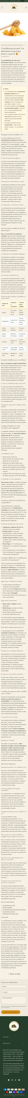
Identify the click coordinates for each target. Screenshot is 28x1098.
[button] (2, 7)
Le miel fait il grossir (9, 911)
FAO (4, 433)
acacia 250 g (20, 552)
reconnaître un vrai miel (8, 420)
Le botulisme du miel (9, 905)
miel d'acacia (19, 825)
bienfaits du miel (21, 495)
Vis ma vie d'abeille (10, 1094)
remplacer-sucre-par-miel (10, 913)
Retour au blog (15, 974)
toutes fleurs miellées (12, 955)
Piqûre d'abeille (7, 907)
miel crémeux (7, 630)
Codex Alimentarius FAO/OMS (14, 98)
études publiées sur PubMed (14, 380)
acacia (4, 955)
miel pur (19, 399)
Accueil (3, 44)
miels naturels (13, 947)
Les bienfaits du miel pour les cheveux (14, 909)
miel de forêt (11, 291)
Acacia (4, 312)
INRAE (9, 244)
